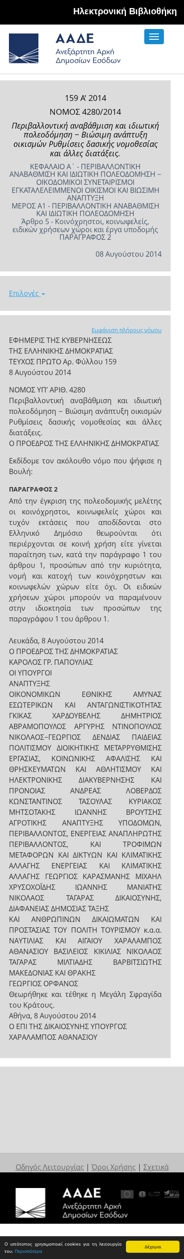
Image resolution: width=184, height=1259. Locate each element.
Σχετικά (156, 1167)
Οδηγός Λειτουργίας (50, 1167)
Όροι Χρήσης (114, 1167)
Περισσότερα (28, 1251)
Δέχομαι (153, 1246)
